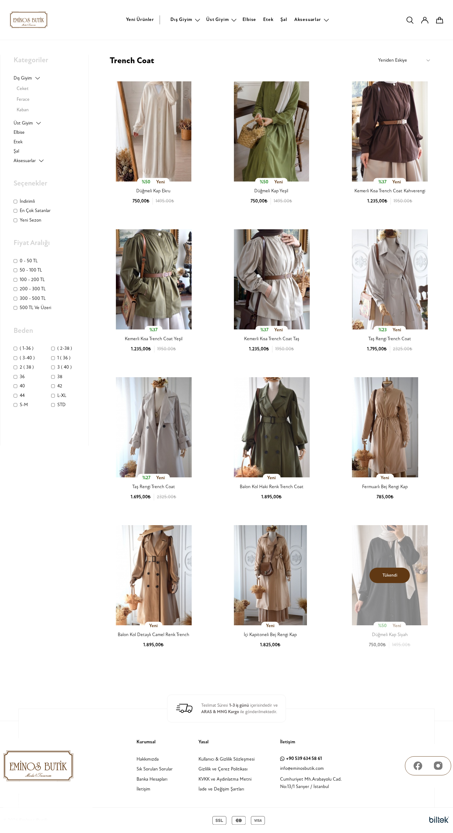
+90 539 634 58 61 (304, 759)
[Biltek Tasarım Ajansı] (439, 820)
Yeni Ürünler (140, 19)
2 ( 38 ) (27, 367)
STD (61, 405)
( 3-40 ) (27, 358)
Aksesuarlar (307, 19)
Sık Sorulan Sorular (155, 769)
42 (59, 386)
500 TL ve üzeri (35, 308)
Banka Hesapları (152, 779)
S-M (24, 405)
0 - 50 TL (29, 261)
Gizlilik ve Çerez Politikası (222, 769)
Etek (268, 19)
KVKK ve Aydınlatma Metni (224, 779)
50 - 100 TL (31, 270)
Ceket (23, 89)
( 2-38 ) (64, 348)
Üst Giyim (217, 19)
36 (22, 377)
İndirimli (27, 201)
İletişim (143, 789)
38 (59, 377)
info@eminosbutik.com (302, 768)
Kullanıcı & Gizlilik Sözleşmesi (226, 759)
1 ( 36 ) (64, 358)
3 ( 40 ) (64, 367)
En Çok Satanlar (35, 211)
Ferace (23, 99)
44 (22, 395)
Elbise (249, 19)
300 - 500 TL (33, 298)
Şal (283, 19)
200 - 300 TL (33, 289)
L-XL (61, 395)
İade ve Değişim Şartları (221, 789)
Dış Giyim (181, 19)
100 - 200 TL (32, 280)
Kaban (23, 110)
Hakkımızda (148, 759)
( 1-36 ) (27, 348)
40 (22, 386)
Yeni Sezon (30, 220)
